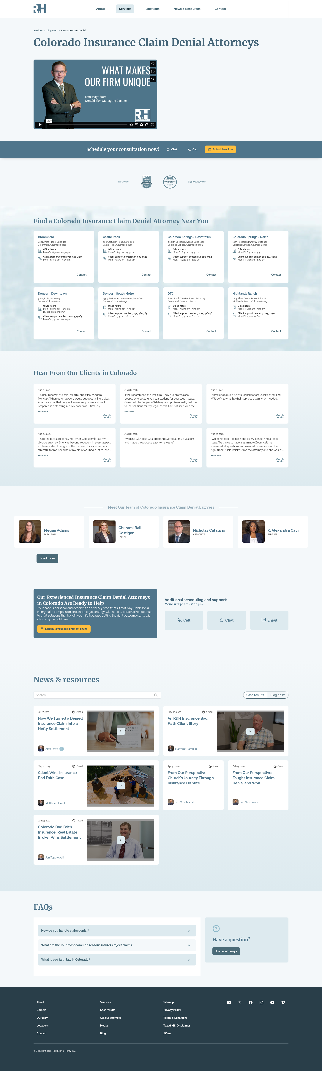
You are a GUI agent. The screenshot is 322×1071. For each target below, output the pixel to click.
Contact (220, 9)
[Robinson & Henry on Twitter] (239, 1003)
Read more (43, 412)
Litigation (52, 30)
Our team (42, 1017)
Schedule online (223, 149)
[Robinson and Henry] (40, 9)
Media (104, 1025)
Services (125, 9)
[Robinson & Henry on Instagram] (261, 1003)
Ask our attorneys (226, 951)
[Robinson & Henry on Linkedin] (229, 1003)
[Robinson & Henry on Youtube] (272, 1003)
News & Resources (187, 9)
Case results (255, 695)
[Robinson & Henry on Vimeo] (283, 1003)
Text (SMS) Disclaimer (176, 1025)
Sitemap (168, 1002)
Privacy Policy (172, 1009)
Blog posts (277, 695)
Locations (153, 9)
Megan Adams (56, 530)
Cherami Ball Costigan (130, 530)
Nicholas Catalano (209, 530)
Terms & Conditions (175, 1017)
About (100, 9)
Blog (103, 1033)
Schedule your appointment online (66, 628)
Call (194, 149)
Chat (174, 149)
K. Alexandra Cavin (284, 530)
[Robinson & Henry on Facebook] (250, 1003)
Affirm (167, 1033)
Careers (41, 1009)
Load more (47, 558)
